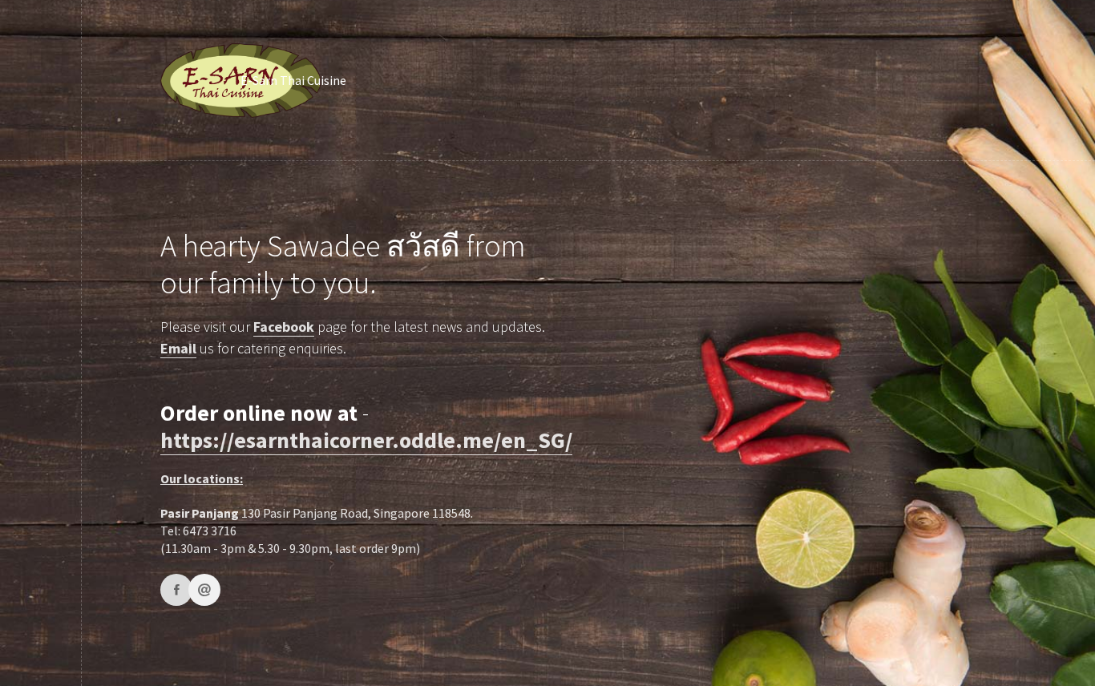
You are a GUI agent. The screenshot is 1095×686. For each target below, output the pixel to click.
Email (178, 348)
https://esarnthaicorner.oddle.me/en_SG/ (366, 440)
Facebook (283, 326)
